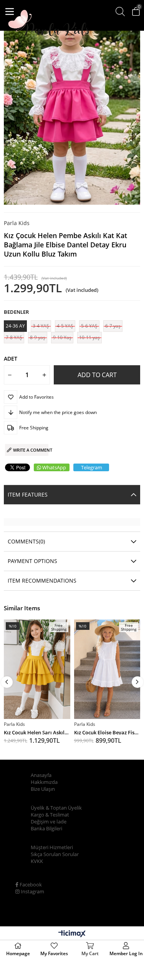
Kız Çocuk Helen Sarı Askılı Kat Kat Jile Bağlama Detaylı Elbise (37, 732)
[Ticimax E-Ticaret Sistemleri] (72, 934)
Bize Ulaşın (43, 788)
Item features (28, 494)
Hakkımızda (44, 781)
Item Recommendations (42, 580)
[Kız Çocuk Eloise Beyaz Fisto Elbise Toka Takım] (107, 669)
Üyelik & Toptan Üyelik (56, 807)
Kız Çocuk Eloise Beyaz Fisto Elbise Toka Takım (107, 732)
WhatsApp (54, 467)
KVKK (37, 861)
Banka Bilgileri (46, 828)
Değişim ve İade (48, 821)
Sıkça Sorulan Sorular (55, 854)
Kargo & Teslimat (50, 814)
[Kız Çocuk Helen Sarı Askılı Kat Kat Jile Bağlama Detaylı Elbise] (37, 669)
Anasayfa (41, 775)
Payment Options (32, 561)
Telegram (91, 467)
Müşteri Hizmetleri (52, 847)
